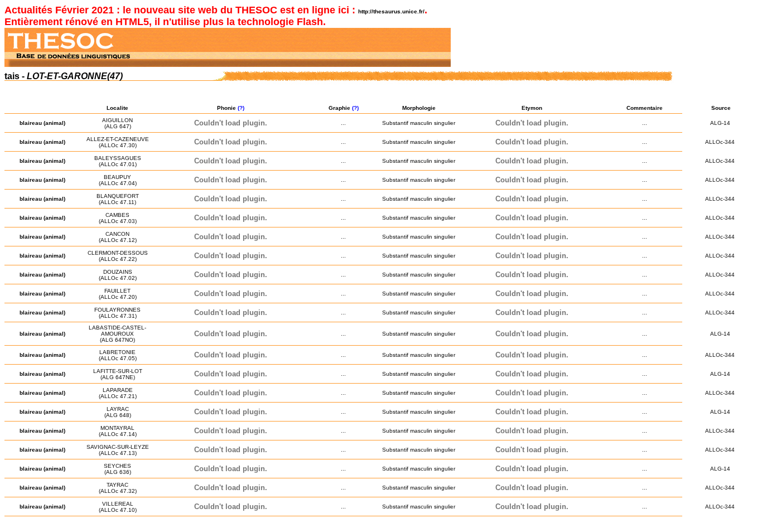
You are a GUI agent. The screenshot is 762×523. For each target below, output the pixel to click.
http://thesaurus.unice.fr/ (391, 11)
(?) (242, 108)
